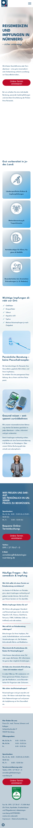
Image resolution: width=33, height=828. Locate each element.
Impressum (6, 819)
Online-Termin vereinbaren (16, 82)
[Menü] (28, 3)
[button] (3, 825)
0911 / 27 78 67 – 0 (11, 548)
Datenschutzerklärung (19, 819)
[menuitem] (28, 3)
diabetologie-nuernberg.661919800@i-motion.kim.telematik (14, 813)
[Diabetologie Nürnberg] (4, 3)
